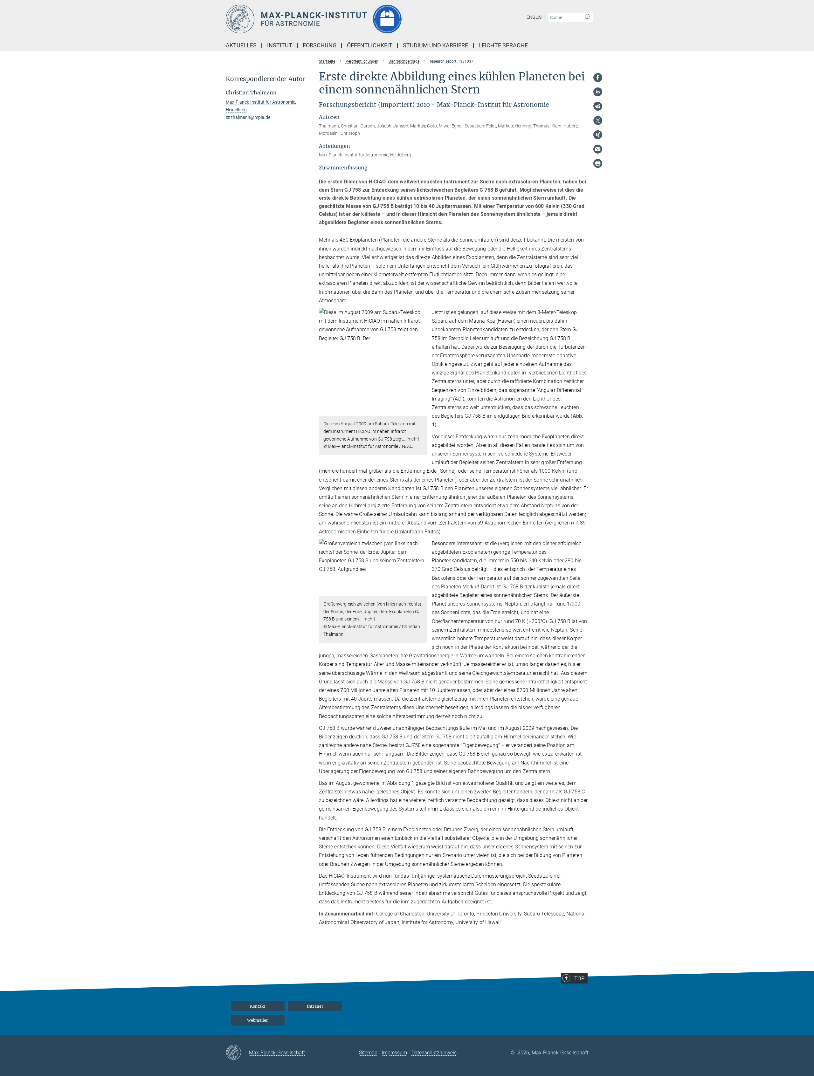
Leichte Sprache (503, 45)
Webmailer (257, 1020)
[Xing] (598, 135)
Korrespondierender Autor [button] (266, 79)
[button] (421, 411)
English (536, 17)
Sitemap (368, 1053)
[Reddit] (598, 106)
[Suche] (586, 17)
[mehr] (413, 439)
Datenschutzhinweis (434, 1053)
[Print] (598, 163)
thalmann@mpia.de (250, 117)
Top (579, 978)
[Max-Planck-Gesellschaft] (237, 1052)
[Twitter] (598, 120)
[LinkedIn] (598, 92)
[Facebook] (598, 77)
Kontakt (257, 1006)
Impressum (394, 1053)
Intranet (315, 1006)
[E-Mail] (598, 149)
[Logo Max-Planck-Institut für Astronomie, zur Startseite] (345, 19)
